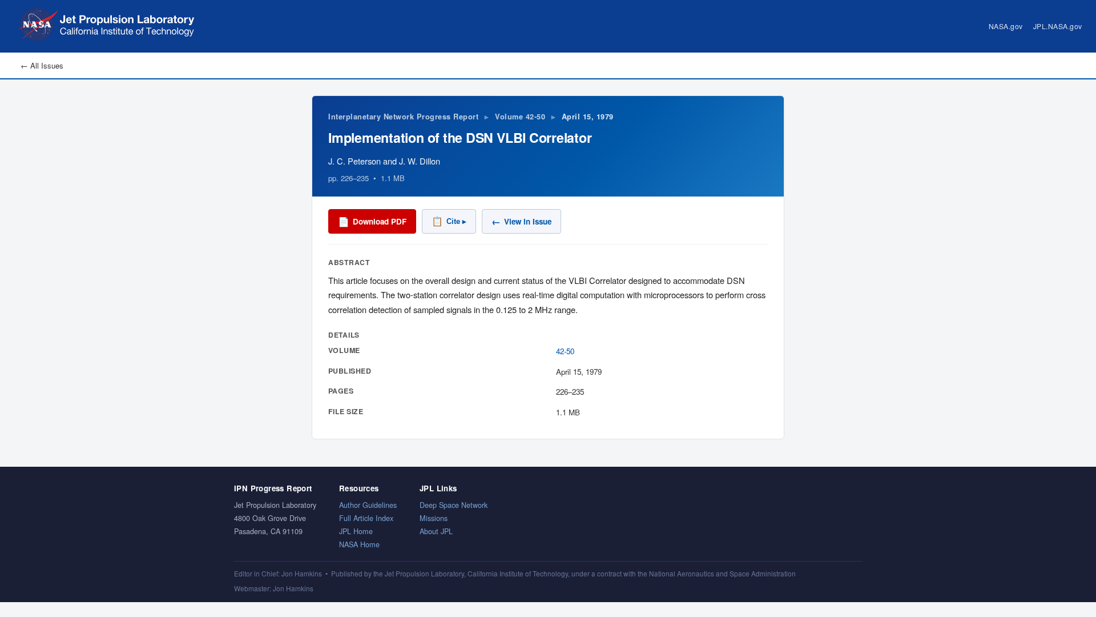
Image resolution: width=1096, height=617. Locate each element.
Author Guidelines (368, 504)
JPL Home (356, 531)
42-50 (565, 351)
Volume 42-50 (520, 116)
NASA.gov (1006, 26)
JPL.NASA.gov (1057, 26)
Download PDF (372, 221)
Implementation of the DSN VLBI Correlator (460, 137)
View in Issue (521, 221)
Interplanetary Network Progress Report (403, 116)
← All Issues (42, 65)
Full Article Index (366, 517)
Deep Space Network (453, 504)
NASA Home (359, 544)
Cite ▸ (449, 221)
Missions (434, 517)
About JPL (436, 531)
